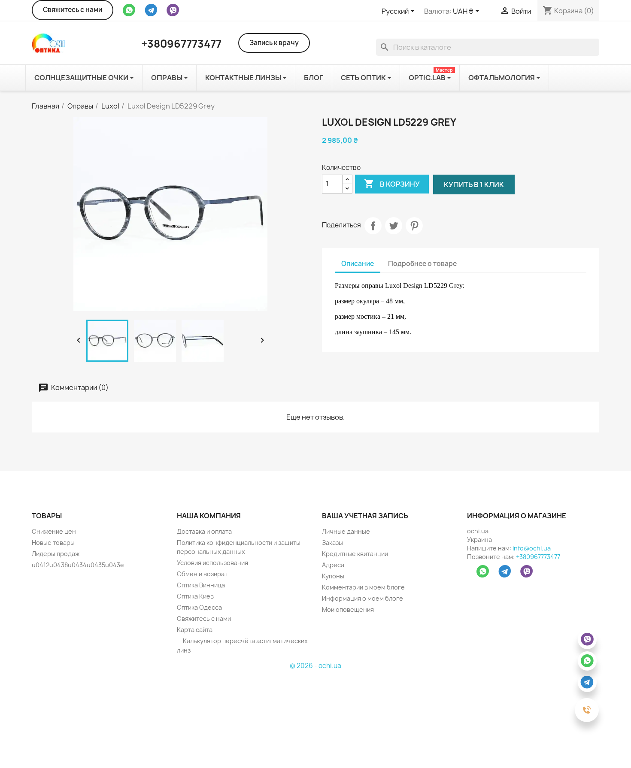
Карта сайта (194, 630)
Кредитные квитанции (355, 554)
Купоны (333, 576)
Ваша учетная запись (365, 515)
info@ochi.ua (532, 548)
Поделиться (373, 225)
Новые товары (53, 542)
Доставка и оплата (204, 531)
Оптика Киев (195, 596)
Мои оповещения (348, 609)
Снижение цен (54, 531)
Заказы (332, 542)
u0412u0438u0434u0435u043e (78, 565)
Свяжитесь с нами (72, 9)
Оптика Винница (201, 585)
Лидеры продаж (55, 554)
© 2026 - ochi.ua (315, 665)
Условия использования (212, 563)
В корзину (392, 183)
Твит (393, 225)
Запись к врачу (274, 42)
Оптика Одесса (199, 607)
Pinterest (414, 225)
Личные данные (346, 531)
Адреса (333, 565)
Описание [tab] (357, 263)
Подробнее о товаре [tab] (422, 263)
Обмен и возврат (202, 574)
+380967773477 (538, 557)
